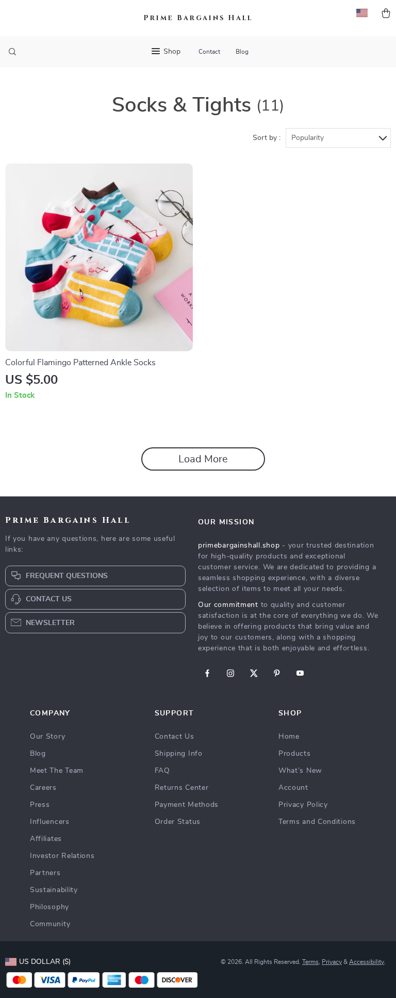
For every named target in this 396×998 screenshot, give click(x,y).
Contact (209, 52)
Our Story (47, 736)
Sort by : (266, 138)
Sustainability (54, 890)
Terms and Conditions (317, 821)
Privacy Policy (303, 804)
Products (294, 753)
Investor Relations (62, 856)
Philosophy (49, 907)
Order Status (178, 821)
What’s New (300, 770)
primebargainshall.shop (238, 545)
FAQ (162, 770)
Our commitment (228, 605)
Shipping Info (179, 753)
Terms (310, 962)
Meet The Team (57, 770)
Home (289, 736)
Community (50, 924)
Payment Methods (187, 804)
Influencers (50, 821)
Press (40, 804)
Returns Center (182, 787)
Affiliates (46, 839)
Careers (43, 787)
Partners (45, 873)
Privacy (332, 962)
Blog (242, 52)
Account (293, 787)
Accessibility (366, 962)
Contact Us (174, 736)
